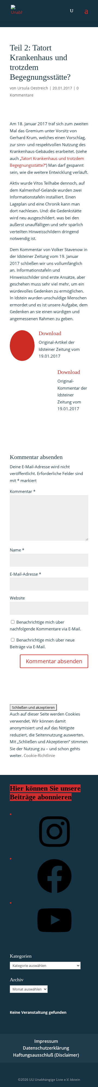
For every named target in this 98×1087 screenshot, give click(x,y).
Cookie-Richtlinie (39, 755)
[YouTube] (54, 939)
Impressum (46, 1041)
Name (17, 550)
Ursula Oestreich (32, 88)
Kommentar (22, 491)
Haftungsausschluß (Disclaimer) (46, 1055)
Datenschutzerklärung (46, 1048)
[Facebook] (54, 894)
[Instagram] (54, 850)
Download (50, 333)
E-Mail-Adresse (25, 574)
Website (17, 598)
